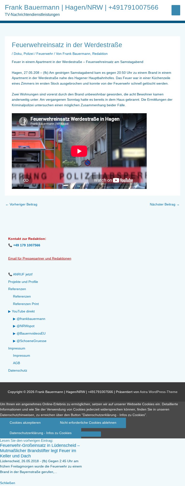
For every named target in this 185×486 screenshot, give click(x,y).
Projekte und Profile (23, 282)
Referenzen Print (26, 304)
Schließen (7, 483)
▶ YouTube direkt (21, 311)
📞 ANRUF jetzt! (20, 274)
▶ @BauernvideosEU (29, 333)
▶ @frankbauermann (29, 319)
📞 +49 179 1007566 (24, 245)
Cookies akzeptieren (25, 422)
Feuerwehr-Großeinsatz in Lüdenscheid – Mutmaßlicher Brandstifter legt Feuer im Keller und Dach (40, 450)
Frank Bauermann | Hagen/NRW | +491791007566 (82, 7)
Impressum (16, 348)
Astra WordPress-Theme (159, 392)
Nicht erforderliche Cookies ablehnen (88, 422)
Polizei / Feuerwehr (38, 54)
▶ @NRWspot (23, 326)
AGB (16, 363)
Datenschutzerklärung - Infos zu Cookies (41, 433)
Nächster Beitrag (165, 204)
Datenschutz (17, 370)
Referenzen (17, 289)
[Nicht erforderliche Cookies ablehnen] (91, 434)
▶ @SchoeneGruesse (29, 341)
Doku (18, 54)
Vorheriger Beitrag (21, 204)
